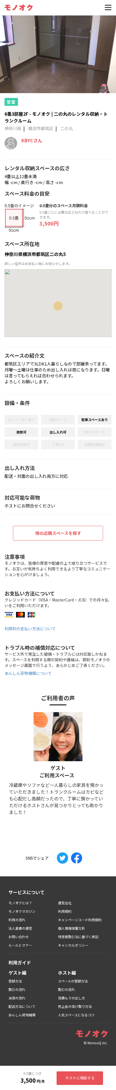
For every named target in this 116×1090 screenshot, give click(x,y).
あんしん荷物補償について (28, 673)
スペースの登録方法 (73, 981)
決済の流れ (16, 997)
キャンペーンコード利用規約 (80, 919)
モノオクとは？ (20, 902)
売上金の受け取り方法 (75, 1006)
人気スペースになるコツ (76, 1014)
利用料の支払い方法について (30, 628)
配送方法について (21, 1006)
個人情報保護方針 (71, 928)
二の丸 (66, 128)
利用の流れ (16, 919)
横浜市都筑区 (40, 128)
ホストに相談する (80, 1077)
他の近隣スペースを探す (58, 533)
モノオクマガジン (21, 911)
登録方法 (15, 981)
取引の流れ (16, 989)
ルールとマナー (20, 945)
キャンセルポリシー (73, 945)
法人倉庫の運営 (20, 928)
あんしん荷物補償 (21, 1014)
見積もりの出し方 (71, 997)
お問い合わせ (18, 936)
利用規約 (65, 911)
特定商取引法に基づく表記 (78, 936)
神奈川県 (13, 128)
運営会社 (65, 902)
